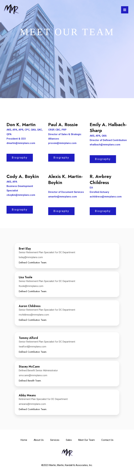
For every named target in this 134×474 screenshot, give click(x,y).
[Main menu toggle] (124, 9)
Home (24, 440)
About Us (39, 440)
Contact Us (107, 440)
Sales (69, 440)
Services (54, 440)
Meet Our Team (86, 440)
